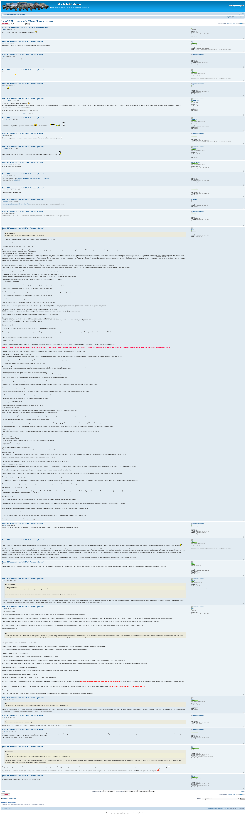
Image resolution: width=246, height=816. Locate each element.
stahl (4, 56)
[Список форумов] (26, 10)
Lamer (4, 229)
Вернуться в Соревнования (9, 798)
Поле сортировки (119, 791)
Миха (4, 564)
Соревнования (21, 14)
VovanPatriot (6, 119)
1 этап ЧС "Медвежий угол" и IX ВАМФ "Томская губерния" (27, 21)
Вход (242, 16)
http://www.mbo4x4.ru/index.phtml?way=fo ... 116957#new (32, 178)
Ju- (4, 43)
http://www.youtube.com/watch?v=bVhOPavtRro (15, 204)
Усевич (4, 29)
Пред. (3, 791)
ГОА (4, 213)
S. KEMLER (5, 201)
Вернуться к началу (243, 38)
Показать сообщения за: (97, 791)
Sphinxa (5, 731)
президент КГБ (6, 100)
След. (242, 791)
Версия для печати (240, 14)
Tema (4, 525)
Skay (4, 748)
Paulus (4, 580)
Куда (15, 14)
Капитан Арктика (7, 164)
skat (4, 699)
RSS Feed (226, 808)
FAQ (230, 16)
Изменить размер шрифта (242, 14)
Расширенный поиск (239, 6)
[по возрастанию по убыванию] (146, 791)
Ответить (3, 23)
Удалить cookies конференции (215, 808)
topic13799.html (18, 180)
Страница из (231, 23)
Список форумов (8, 14)
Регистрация (236, 16)
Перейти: (199, 798)
